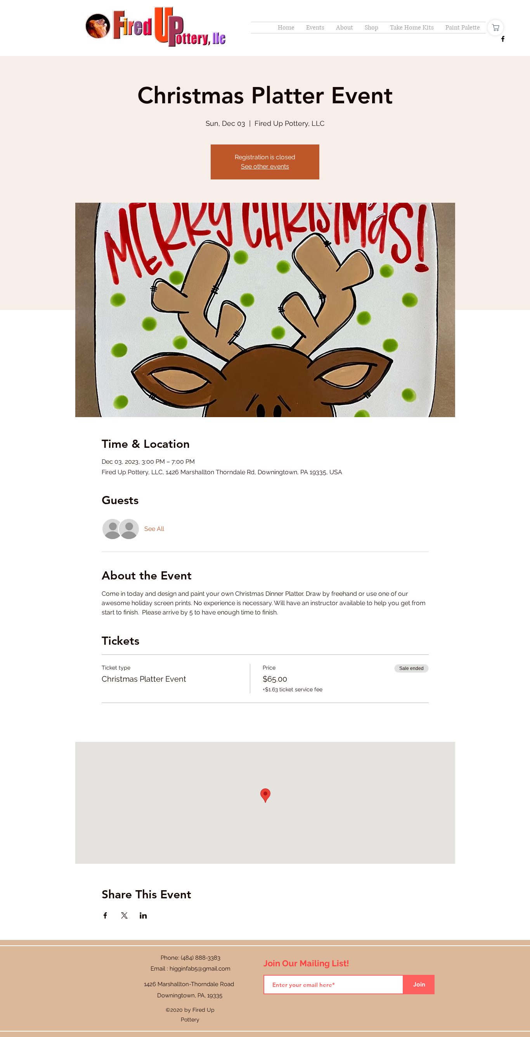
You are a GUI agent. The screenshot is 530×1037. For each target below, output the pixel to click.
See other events (265, 166)
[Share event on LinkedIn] (143, 915)
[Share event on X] (124, 915)
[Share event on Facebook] (105, 915)
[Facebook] (503, 39)
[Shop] (495, 27)
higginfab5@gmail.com (200, 968)
